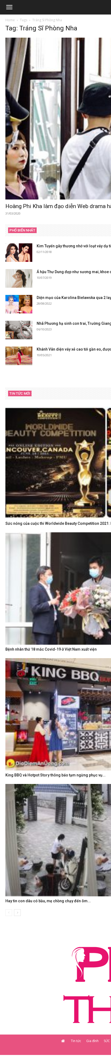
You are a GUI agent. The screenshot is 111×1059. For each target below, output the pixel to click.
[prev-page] (8, 912)
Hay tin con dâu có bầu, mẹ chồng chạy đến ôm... (48, 901)
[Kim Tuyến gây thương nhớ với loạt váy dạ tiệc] (18, 252)
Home (10, 20)
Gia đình (92, 1041)
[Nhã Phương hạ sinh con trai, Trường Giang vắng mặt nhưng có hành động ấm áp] (18, 330)
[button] (9, 7)
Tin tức (76, 1041)
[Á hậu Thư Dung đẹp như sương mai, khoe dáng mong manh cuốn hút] (18, 278)
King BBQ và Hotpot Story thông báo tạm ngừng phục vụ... (55, 775)
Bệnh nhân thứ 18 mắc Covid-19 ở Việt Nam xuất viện (51, 649)
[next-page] (17, 912)
